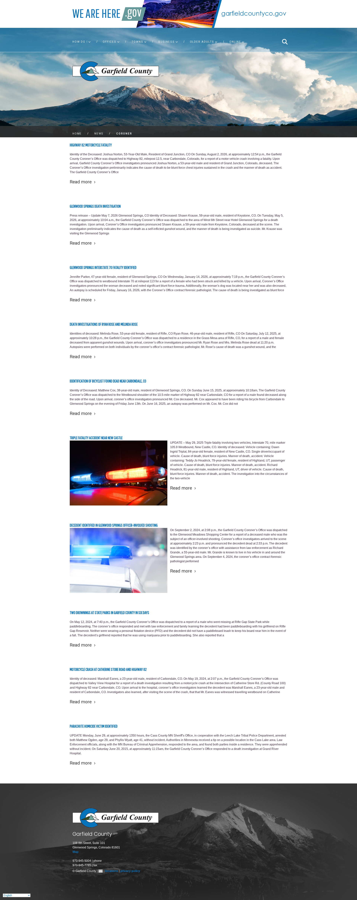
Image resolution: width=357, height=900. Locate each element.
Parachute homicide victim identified (94, 726)
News (99, 133)
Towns (137, 41)
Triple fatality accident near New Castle (96, 437)
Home (77, 133)
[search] (284, 42)
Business (166, 41)
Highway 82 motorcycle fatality (91, 145)
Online (235, 41)
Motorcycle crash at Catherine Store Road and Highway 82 (108, 669)
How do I (80, 41)
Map (75, 851)
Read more (81, 181)
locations (112, 871)
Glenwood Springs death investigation (95, 206)
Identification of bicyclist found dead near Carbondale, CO (108, 381)
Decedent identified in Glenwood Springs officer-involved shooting (114, 525)
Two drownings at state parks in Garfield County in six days (109, 612)
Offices (109, 41)
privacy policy (130, 871)
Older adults (202, 41)
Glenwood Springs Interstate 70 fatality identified (103, 267)
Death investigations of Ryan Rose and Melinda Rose (104, 324)
